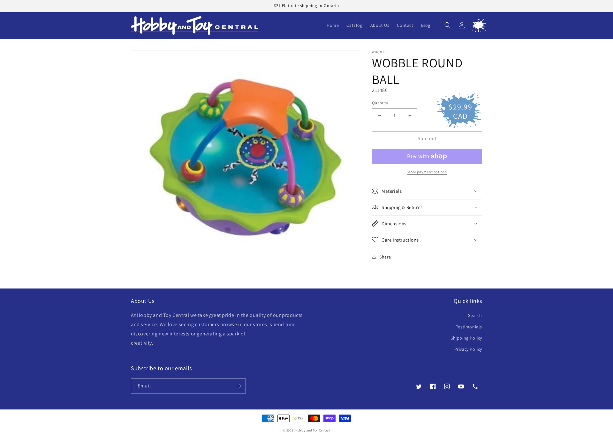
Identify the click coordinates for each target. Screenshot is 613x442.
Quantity (380, 103)
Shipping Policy (466, 338)
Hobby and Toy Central (312, 430)
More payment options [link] (427, 171)
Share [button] (385, 256)
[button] (448, 25)
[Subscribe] (238, 385)
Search (475, 315)
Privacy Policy (468, 349)
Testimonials (469, 327)
